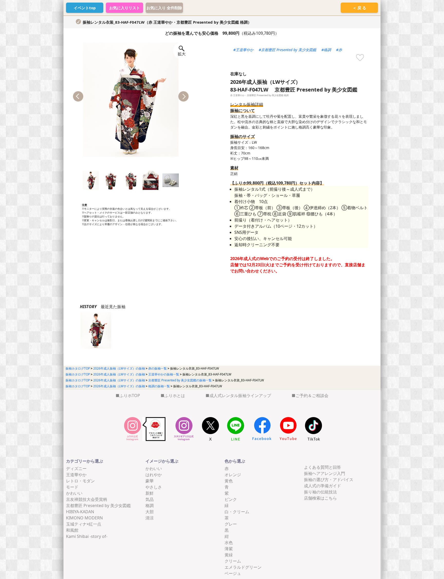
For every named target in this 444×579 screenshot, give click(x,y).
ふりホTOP (129, 395)
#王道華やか (243, 49)
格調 (149, 505)
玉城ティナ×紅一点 (83, 524)
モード (72, 487)
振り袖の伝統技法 (320, 492)
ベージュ (233, 573)
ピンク (231, 499)
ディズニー (76, 468)
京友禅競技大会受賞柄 (86, 499)
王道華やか (76, 474)
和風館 (72, 530)
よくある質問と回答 (322, 467)
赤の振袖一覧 (157, 368)
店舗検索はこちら (320, 498)
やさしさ (153, 487)
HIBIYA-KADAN (80, 511)
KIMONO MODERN (84, 518)
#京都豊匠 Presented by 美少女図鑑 (287, 49)
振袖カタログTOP (78, 368)
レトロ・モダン (80, 481)
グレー (231, 524)
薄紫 (229, 549)
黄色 (229, 481)
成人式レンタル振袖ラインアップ (240, 395)
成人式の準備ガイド (322, 486)
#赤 (339, 49)
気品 (149, 499)
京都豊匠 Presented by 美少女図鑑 (98, 505)
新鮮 (149, 493)
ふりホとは (174, 395)
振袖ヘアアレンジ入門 (324, 473)
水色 (229, 542)
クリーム (233, 561)
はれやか (153, 474)
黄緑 (229, 555)
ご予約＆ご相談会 (311, 395)
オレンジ (233, 474)
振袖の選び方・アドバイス (328, 479)
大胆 (149, 511)
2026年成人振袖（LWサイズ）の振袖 (119, 368)
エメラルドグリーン (243, 567)
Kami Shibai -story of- (86, 536)
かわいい (74, 493)
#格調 (326, 49)
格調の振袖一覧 (159, 386)
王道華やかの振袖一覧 (163, 374)
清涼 (149, 518)
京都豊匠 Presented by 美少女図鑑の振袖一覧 (180, 380)
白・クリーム (237, 511)
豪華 (149, 481)
